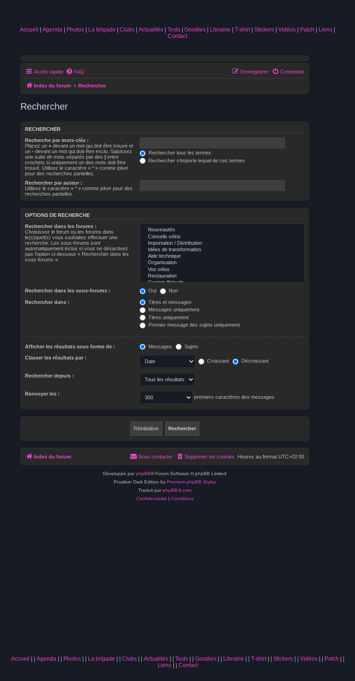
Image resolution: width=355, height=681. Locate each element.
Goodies (195, 29)
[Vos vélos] (222, 269)
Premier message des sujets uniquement (193, 325)
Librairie (220, 29)
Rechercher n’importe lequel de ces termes (196, 160)
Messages (159, 346)
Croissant (217, 361)
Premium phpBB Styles (191, 481)
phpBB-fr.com (177, 490)
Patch (307, 29)
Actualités (151, 29)
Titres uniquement (168, 317)
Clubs (127, 29)
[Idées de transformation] (222, 250)
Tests (173, 29)
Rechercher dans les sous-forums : (67, 290)
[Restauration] (222, 276)
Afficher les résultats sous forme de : (70, 346)
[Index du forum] (177, 14)
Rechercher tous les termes (179, 152)
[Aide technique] (222, 256)
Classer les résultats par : (55, 357)
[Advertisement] (177, 581)
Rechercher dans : (47, 302)
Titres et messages (169, 302)
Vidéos (287, 29)
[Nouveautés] (222, 230)
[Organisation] (222, 263)
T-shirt (242, 29)
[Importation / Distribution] (222, 243)
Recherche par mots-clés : (57, 140)
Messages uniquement (173, 309)
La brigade (102, 29)
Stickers (264, 29)
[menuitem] (75, 71)
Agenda (52, 29)
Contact (177, 36)
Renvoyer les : (42, 393)
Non (172, 290)
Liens (325, 29)
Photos (75, 29)
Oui (151, 290)
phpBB (143, 473)
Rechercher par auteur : (53, 183)
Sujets (190, 346)
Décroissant (254, 361)
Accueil (29, 29)
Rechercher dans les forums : (61, 226)
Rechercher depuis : (49, 375)
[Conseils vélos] (222, 237)
